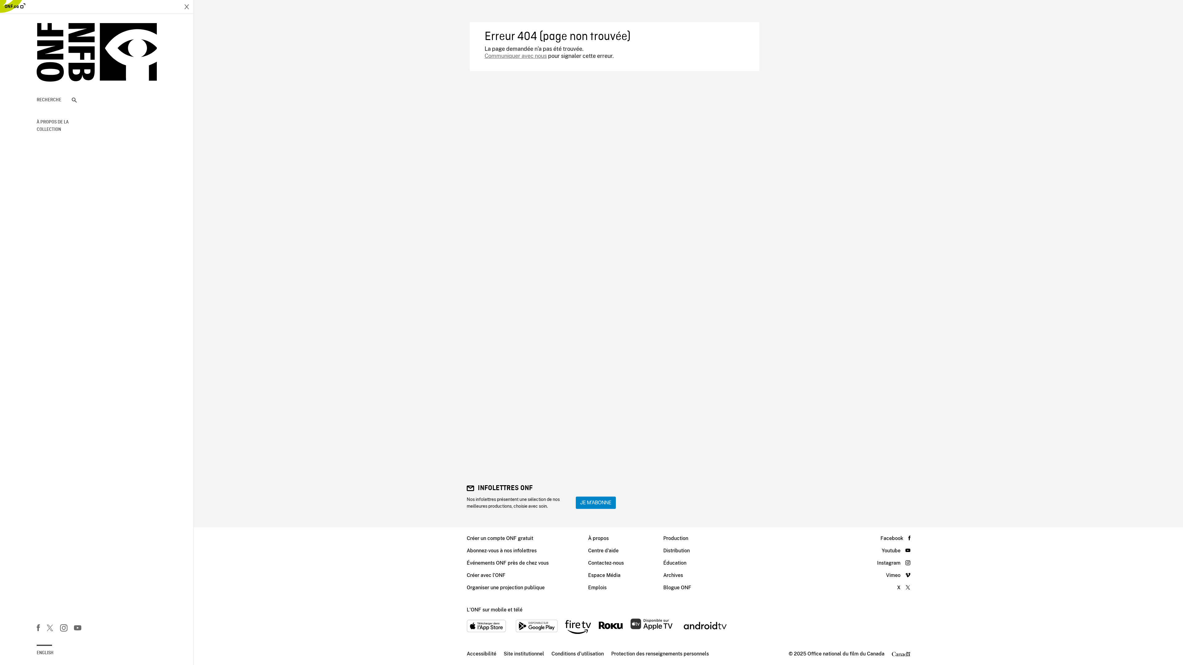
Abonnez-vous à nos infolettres (502, 551)
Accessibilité (481, 654)
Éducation (674, 563)
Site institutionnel (524, 654)
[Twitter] (50, 629)
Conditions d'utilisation (577, 654)
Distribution (676, 551)
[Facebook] (38, 629)
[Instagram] (63, 629)
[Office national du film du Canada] (97, 52)
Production (675, 538)
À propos (598, 538)
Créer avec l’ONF (486, 575)
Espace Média (604, 575)
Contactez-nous (606, 563)
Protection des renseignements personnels (660, 654)
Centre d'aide (603, 551)
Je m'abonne (596, 503)
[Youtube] (77, 629)
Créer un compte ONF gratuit (500, 538)
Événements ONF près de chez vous (508, 563)
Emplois (597, 587)
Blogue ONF (677, 587)
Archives (673, 575)
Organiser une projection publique (506, 587)
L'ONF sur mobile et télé (494, 610)
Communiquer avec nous (516, 56)
